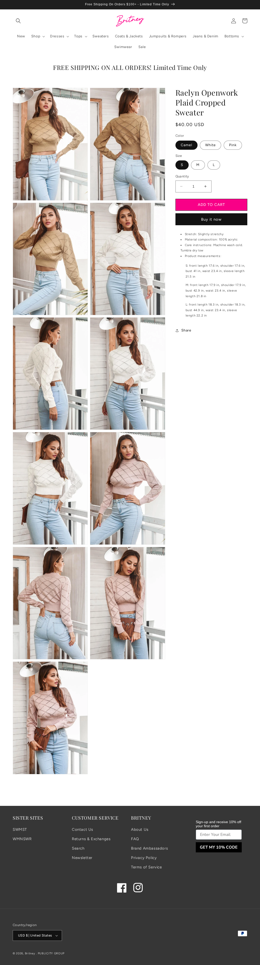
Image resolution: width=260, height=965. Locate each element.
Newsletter (82, 857)
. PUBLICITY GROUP (50, 953)
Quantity (182, 176)
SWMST (20, 829)
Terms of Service (146, 867)
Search (78, 848)
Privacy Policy (144, 857)
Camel (186, 145)
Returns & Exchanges (91, 839)
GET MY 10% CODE (219, 847)
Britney (30, 953)
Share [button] (186, 330)
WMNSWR (22, 839)
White (210, 145)
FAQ (135, 839)
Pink (233, 145)
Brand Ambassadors (149, 848)
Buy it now (211, 219)
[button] (18, 20)
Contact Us (82, 829)
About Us (140, 829)
